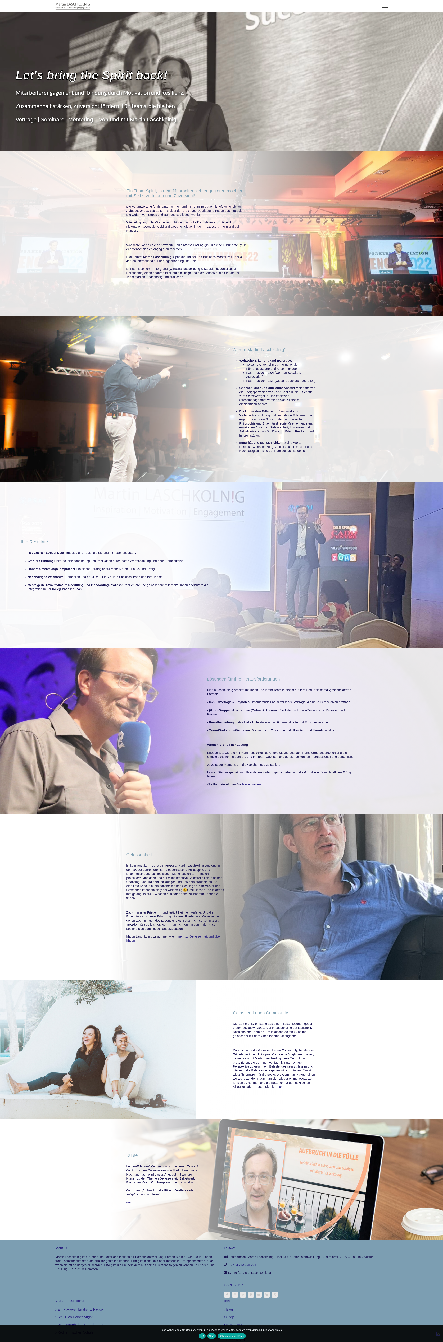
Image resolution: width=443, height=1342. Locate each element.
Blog (229, 1309)
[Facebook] (227, 1295)
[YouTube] (259, 1295)
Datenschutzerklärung (231, 1336)
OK (202, 1336)
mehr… (131, 1202)
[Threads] (275, 1295)
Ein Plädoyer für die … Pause (80, 1309)
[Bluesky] (267, 1295)
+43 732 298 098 (244, 1264)
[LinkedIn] (243, 1295)
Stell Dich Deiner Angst (75, 1317)
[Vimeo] (251, 1295)
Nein (211, 1336)
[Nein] (438, 1334)
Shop (230, 1317)
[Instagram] (235, 1295)
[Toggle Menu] (385, 6)
